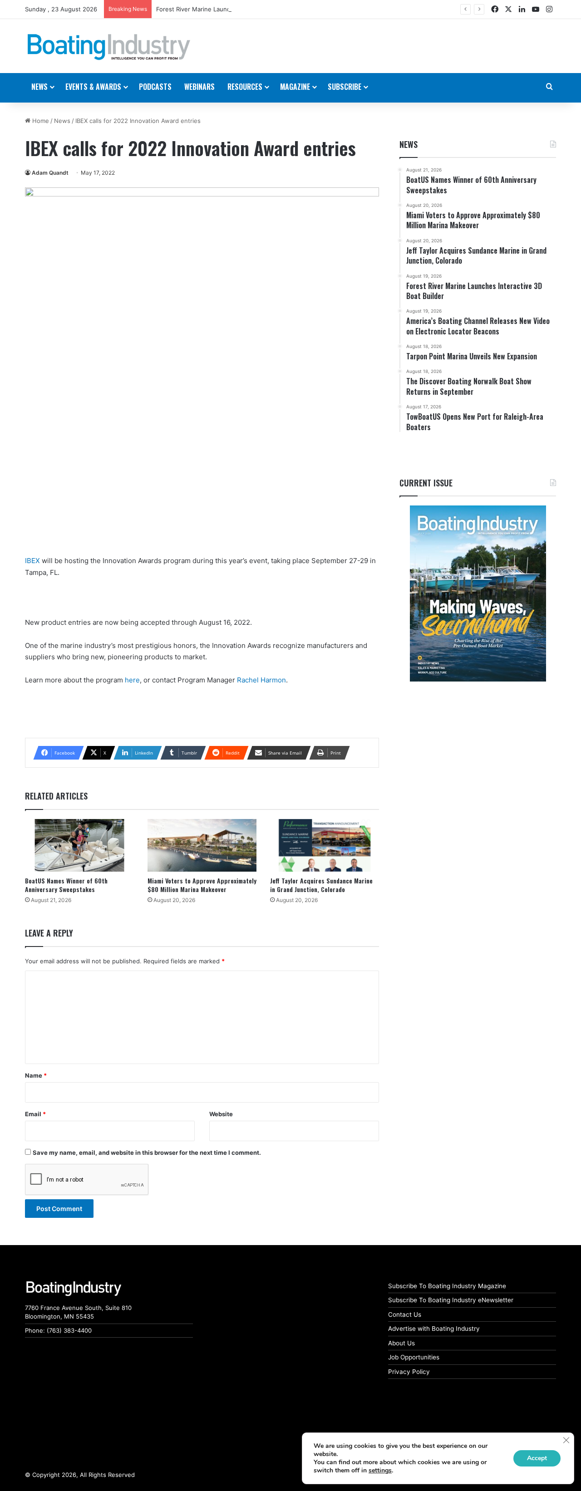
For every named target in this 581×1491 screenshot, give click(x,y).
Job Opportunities (413, 1357)
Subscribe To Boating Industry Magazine (447, 1286)
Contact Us (404, 1314)
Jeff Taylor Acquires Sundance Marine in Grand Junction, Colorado (321, 885)
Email (35, 1114)
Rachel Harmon (261, 680)
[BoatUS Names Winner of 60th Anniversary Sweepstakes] (79, 845)
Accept (537, 1458)
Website (221, 1114)
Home (39, 120)
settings (380, 1470)
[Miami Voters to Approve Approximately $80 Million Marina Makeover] (202, 845)
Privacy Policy (409, 1371)
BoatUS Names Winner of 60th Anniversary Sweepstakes (66, 885)
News (62, 120)
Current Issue (426, 483)
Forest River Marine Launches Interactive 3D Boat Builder (237, 9)
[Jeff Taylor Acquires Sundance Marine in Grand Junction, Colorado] (324, 845)
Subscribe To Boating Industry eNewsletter (450, 1300)
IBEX (32, 560)
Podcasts (155, 86)
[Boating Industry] (109, 47)
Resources (244, 86)
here (132, 680)
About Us (401, 1343)
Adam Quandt (50, 172)
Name (36, 1075)
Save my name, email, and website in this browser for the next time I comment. (147, 1152)
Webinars (199, 86)
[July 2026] (477, 593)
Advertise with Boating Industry (434, 1328)
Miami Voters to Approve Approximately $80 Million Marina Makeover (202, 885)
